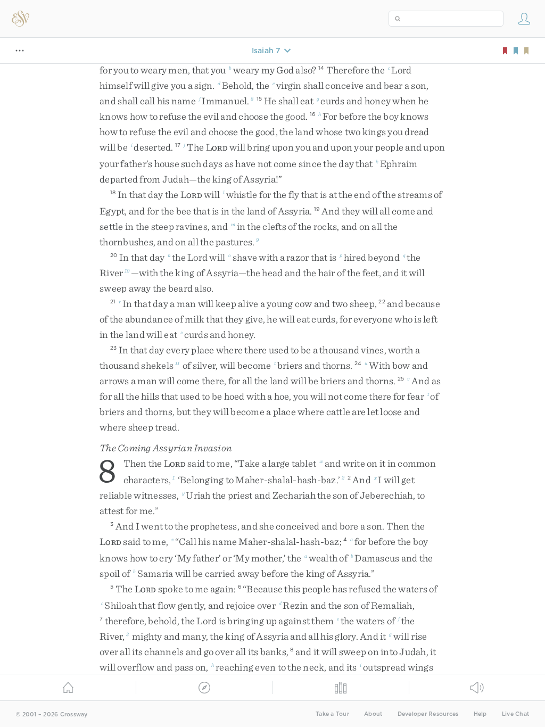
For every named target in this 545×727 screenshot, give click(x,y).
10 (127, 270)
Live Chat (515, 714)
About (373, 714)
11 (177, 363)
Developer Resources (428, 714)
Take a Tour (332, 714)
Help (480, 714)
